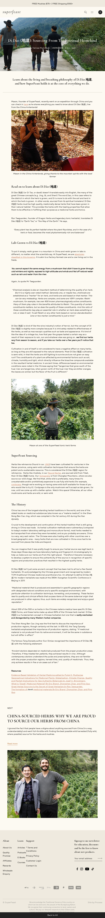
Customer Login (33, 861)
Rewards (7, 866)
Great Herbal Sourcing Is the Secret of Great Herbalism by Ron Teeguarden (47, 686)
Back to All (52, 915)
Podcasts (22, 852)
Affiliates (7, 861)
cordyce (15, 484)
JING (47, 464)
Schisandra (44, 476)
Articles (21, 848)
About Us (7, 848)
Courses (21, 862)
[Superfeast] (12, 12)
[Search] (85, 12)
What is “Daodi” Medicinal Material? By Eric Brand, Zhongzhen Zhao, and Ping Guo (50, 684)
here (26, 104)
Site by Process (95, 902)
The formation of (19, 689)
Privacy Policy (32, 856)
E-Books (21, 857)
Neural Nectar (54, 473)
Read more (12, 743)
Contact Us (31, 866)
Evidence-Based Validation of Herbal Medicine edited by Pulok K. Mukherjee (47, 675)
